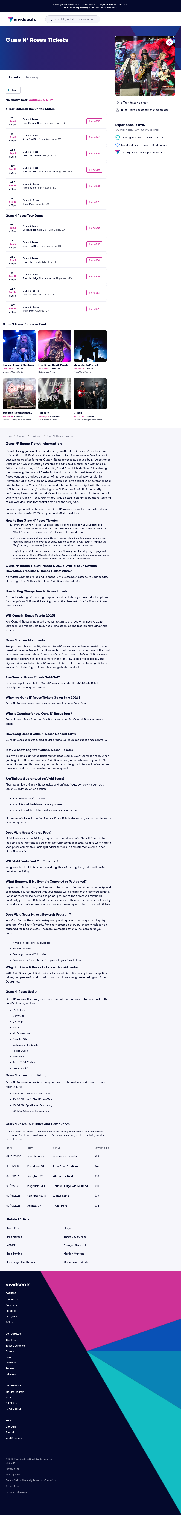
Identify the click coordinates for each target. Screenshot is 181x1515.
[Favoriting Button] (169, 42)
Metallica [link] (13, 1228)
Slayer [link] (68, 1228)
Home (9, 436)
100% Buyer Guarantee (105, 4)
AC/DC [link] (11, 1245)
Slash (44, 472)
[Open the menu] (167, 19)
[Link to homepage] (23, 19)
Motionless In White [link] (76, 1262)
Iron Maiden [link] (14, 1236)
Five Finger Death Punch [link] (22, 1262)
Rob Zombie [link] (14, 1253)
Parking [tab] (32, 77)
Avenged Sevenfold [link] (75, 1245)
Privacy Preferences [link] (16, 1492)
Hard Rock (36, 436)
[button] (13, 90)
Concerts (21, 436)
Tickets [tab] (14, 77)
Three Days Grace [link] (75, 1236)
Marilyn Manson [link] (74, 1253)
